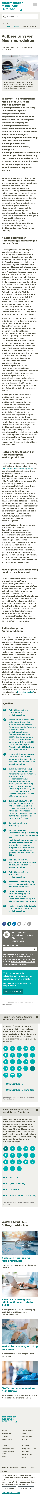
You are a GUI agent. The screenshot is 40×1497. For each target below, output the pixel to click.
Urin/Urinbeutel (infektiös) (20, 1090)
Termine (24, 1439)
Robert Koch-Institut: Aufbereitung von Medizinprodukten (18, 712)
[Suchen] (4, 16)
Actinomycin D (14, 1189)
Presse (24, 1457)
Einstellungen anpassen (11, 1493)
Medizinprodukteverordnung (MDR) (17, 468)
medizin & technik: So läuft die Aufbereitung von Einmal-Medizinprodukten (22, 908)
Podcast (24, 1433)
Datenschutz (6, 1471)
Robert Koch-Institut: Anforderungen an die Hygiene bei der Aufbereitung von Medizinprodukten (22, 863)
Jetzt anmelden (12, 991)
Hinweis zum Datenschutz (23, 962)
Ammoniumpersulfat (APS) (21, 1195)
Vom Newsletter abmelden (15, 964)
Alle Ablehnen (8, 1488)
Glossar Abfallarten (8, 1449)
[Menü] (35, 4)
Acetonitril (12, 1177)
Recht (4, 1456)
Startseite (6, 26)
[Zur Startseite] (13, 6)
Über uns (5, 1467)
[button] (4, 924)
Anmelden (34, 949)
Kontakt (23, 1467)
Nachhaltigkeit (7, 1433)
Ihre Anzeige (14, 1467)
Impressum (32, 1467)
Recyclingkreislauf (25, 692)
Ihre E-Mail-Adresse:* (11, 945)
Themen (4, 1430)
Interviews (5, 1436)
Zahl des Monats (27, 1430)
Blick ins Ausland (7, 1439)
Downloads (25, 1446)
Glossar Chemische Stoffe (8, 1452)
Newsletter (25, 1451)
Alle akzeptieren (25, 1488)
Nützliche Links (27, 1454)
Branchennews (27, 1436)
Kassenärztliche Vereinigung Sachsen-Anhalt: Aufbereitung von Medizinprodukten (22, 884)
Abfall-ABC (16, 26)
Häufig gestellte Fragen (29, 1449)
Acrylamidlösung (15, 1183)
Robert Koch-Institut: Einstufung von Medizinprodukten (18, 874)
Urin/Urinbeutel (14, 1084)
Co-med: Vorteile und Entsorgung (18, 824)
